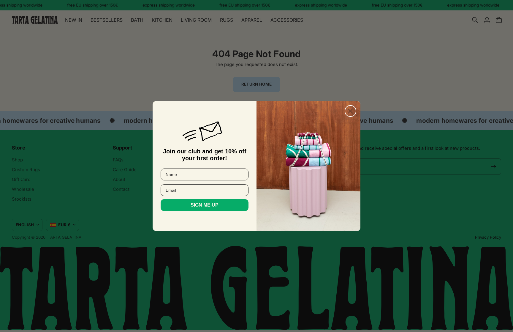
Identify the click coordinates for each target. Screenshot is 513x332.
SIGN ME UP (204, 204)
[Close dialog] (350, 111)
